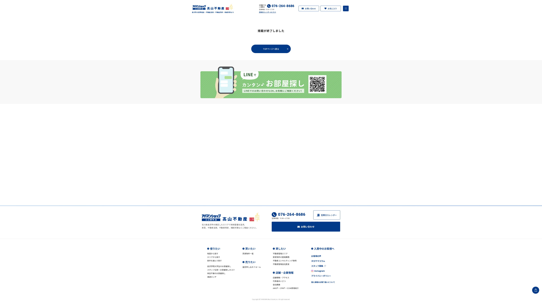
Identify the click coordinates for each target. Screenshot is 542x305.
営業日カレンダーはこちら (267, 12)
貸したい (281, 248)
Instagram (319, 270)
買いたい (250, 248)
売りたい (250, 262)
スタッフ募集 (317, 265)
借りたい (215, 248)
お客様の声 (316, 256)
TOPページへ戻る (271, 48)
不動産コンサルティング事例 (285, 260)
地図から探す (212, 253)
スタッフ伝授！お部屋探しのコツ (221, 269)
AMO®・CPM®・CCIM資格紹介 (286, 288)
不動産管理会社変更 (281, 264)
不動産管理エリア (280, 253)
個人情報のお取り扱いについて (323, 282)
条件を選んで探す (214, 260)
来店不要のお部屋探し (216, 273)
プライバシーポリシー (321, 275)
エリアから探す (213, 257)
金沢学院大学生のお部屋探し (219, 266)
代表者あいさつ (279, 281)
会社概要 (276, 284)
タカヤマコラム (318, 261)
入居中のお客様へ (324, 248)
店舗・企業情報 (284, 272)
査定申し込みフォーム (251, 267)
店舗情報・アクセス (281, 277)
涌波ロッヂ (211, 276)
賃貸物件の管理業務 (281, 257)
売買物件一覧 (247, 253)
